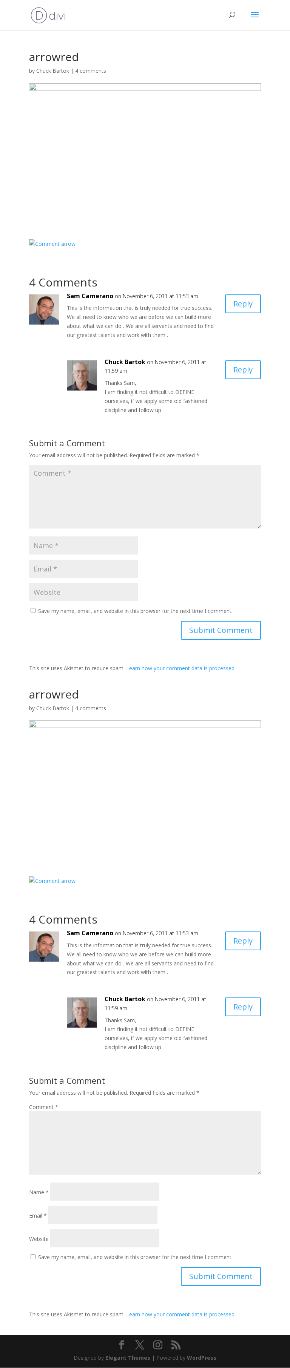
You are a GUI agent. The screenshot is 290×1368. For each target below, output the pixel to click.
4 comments (90, 70)
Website (39, 1238)
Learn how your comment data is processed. (181, 668)
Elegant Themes (127, 1357)
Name (39, 1192)
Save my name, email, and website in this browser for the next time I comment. (135, 610)
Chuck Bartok (52, 70)
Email (38, 1215)
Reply (243, 304)
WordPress (201, 1357)
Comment (43, 1107)
